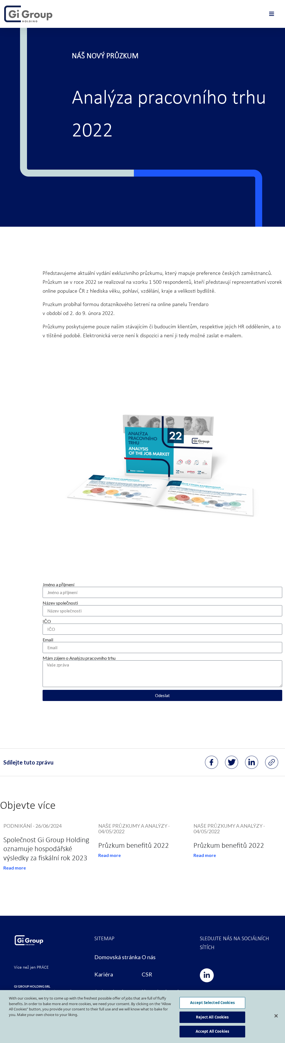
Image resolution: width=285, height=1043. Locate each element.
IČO (47, 621)
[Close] (276, 1016)
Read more (14, 867)
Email (48, 639)
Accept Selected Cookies (212, 1002)
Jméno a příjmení (58, 584)
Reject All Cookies (212, 1017)
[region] (142, 1016)
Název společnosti (60, 603)
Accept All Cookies (212, 1031)
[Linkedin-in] (207, 975)
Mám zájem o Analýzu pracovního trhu (79, 658)
